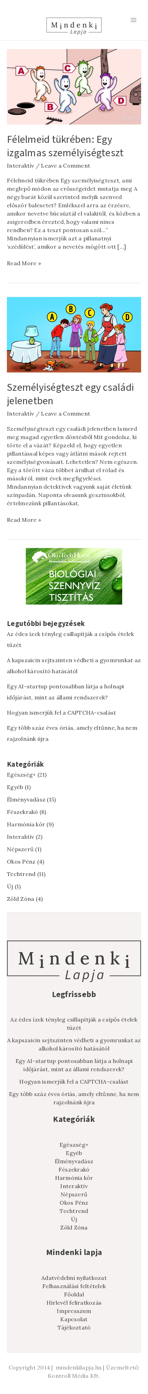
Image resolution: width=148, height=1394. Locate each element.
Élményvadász (26, 799)
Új (10, 886)
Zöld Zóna (20, 898)
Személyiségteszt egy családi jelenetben (70, 394)
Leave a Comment (65, 165)
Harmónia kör (26, 824)
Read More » (24, 263)
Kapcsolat (73, 1319)
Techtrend (21, 873)
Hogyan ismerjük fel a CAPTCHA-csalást (61, 712)
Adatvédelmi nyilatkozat (74, 1277)
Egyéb (15, 787)
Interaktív (20, 165)
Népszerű (20, 849)
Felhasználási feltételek (74, 1286)
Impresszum (74, 1310)
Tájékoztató (74, 1327)
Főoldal (74, 1294)
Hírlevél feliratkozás (74, 1302)
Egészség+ (21, 774)
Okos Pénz (21, 861)
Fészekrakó (22, 811)
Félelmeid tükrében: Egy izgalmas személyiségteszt (65, 146)
